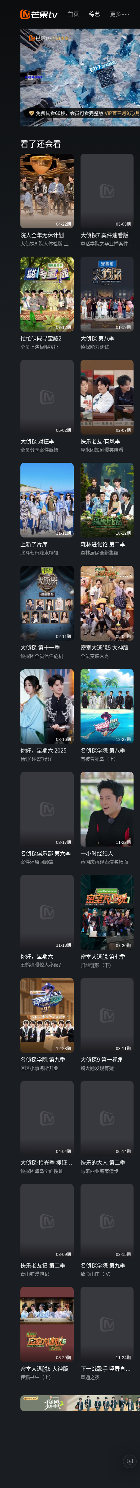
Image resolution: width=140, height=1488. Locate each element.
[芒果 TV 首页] (39, 14)
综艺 (94, 14)
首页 (73, 14)
